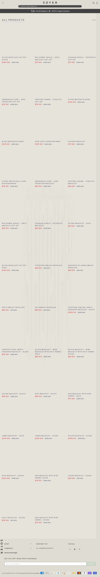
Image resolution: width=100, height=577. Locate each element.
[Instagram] (74, 549)
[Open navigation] (3, 2)
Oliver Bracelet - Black (14, 394)
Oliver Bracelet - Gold (79, 223)
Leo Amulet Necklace (45, 307)
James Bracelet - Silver (46, 436)
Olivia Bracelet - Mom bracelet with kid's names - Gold (49, 352)
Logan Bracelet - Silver (80, 475)
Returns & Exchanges (10, 552)
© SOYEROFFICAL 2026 (11, 573)
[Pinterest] (79, 549)
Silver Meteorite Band (79, 99)
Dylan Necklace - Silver (80, 436)
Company (8, 548)
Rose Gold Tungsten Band (48, 141)
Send (91, 564)
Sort (94, 20)
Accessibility (36, 573)
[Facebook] (70, 549)
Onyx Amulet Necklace (13, 307)
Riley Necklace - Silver (13, 517)
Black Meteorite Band (13, 141)
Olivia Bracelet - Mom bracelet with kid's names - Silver (82, 352)
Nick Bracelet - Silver (13, 475)
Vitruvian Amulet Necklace (48, 265)
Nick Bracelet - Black (46, 394)
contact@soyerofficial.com (46, 548)
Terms (30, 573)
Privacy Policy (23, 573)
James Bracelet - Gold (13, 436)
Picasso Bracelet (76, 141)
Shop (6, 544)
